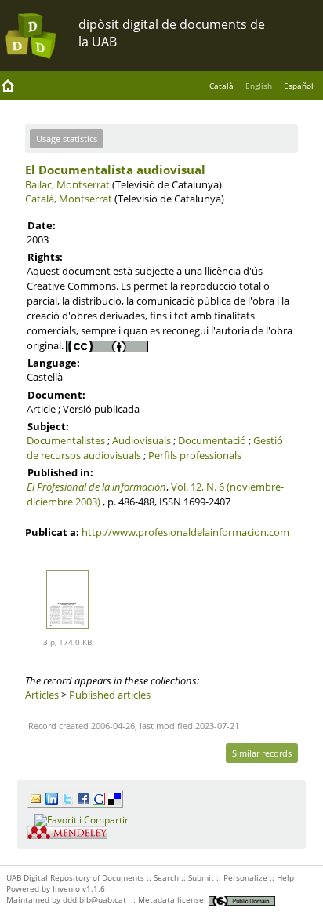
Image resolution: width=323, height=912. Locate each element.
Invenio (66, 888)
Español (299, 85)
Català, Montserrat (68, 199)
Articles (42, 695)
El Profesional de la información (96, 487)
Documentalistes (66, 440)
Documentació (212, 440)
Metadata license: (173, 899)
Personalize (245, 877)
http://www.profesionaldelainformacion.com (185, 532)
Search (166, 877)
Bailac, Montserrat (67, 184)
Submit (201, 877)
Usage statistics (66, 138)
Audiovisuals (141, 440)
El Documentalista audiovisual (115, 169)
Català (221, 85)
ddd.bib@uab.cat (94, 899)
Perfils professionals (194, 455)
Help (285, 877)
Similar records (262, 753)
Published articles (110, 695)
